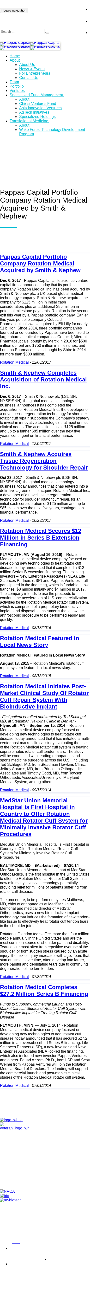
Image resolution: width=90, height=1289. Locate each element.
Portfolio (17, 86)
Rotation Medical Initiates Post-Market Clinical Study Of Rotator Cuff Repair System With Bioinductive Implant (44, 696)
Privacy (5, 1242)
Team (14, 82)
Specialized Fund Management (36, 95)
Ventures (17, 91)
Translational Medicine (29, 121)
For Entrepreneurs (34, 73)
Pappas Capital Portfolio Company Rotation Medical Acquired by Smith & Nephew (40, 263)
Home (15, 56)
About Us (27, 65)
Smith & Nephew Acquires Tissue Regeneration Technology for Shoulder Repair (44, 461)
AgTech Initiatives (34, 112)
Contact (50, 1169)
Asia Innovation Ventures (40, 108)
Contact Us (28, 78)
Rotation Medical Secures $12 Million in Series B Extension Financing (40, 538)
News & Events (32, 69)
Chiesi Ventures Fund (37, 104)
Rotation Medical (14, 362)
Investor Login (62, 5)
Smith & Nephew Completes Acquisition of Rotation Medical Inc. (43, 379)
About (15, 60)
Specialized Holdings (37, 117)
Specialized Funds (50, 1180)
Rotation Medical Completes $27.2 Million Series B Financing (44, 990)
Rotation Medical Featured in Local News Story (39, 641)
